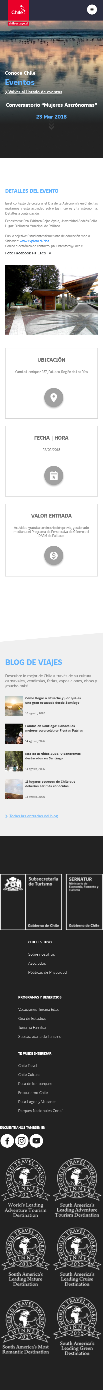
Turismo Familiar (32, 1027)
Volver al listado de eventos (34, 91)
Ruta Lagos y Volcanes (37, 1101)
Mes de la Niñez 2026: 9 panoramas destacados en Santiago (53, 755)
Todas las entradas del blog (34, 815)
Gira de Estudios (32, 1018)
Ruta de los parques (35, 1083)
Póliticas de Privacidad (47, 972)
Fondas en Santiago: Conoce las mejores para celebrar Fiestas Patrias (54, 728)
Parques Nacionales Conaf (40, 1110)
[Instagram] (21, 1140)
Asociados (37, 963)
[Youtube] (36, 1140)
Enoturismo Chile (33, 1092)
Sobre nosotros (41, 954)
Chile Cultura (29, 1074)
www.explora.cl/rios (34, 241)
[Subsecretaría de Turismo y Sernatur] (51, 901)
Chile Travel (27, 1065)
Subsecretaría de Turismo (40, 1036)
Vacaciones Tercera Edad (39, 1009)
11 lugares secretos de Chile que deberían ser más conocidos (50, 783)
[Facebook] (7, 1140)
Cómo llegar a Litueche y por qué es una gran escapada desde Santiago (53, 700)
